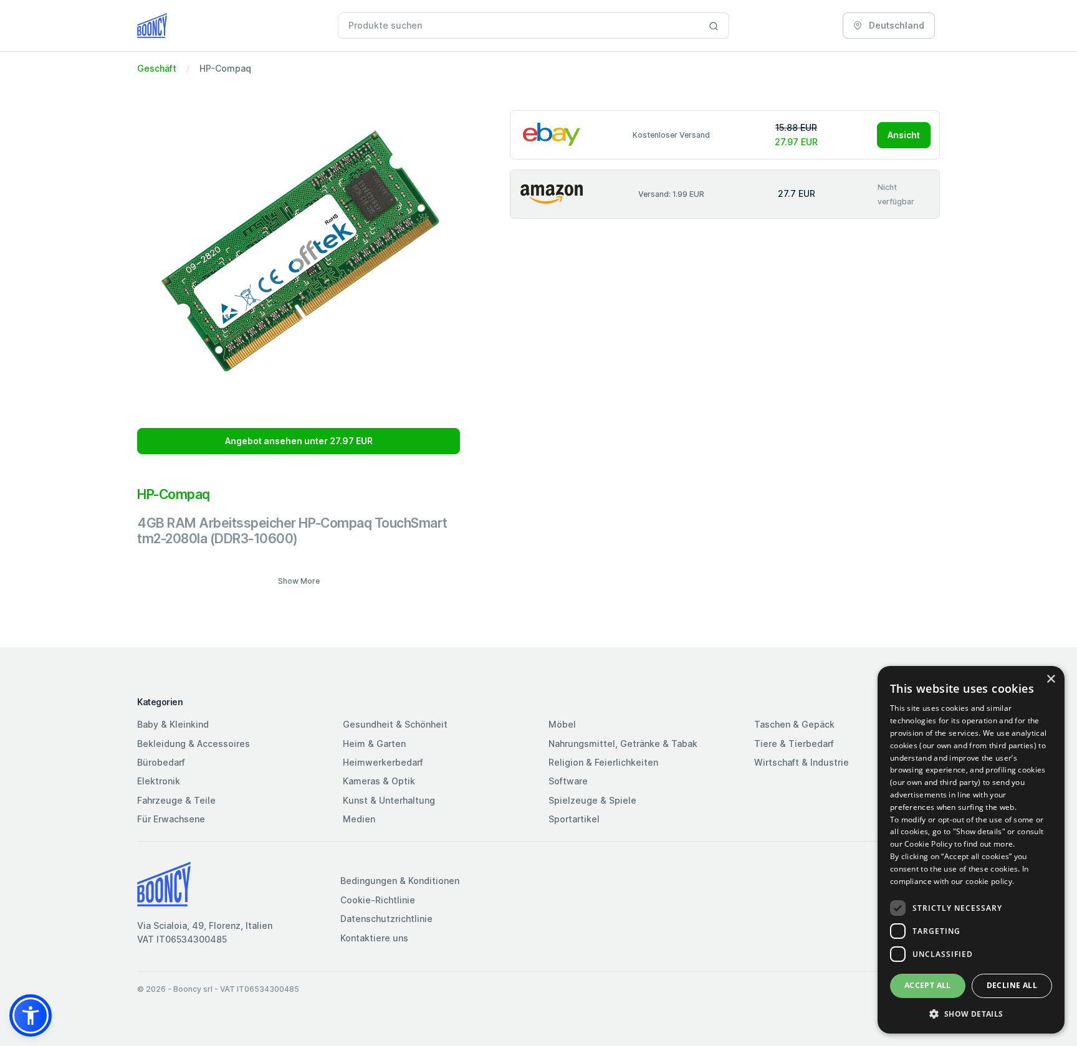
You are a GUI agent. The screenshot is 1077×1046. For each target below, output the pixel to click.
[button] (30, 1015)
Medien (359, 819)
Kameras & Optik (379, 781)
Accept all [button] (927, 985)
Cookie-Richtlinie (377, 900)
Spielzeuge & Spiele (592, 800)
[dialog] (971, 850)
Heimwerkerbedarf (383, 762)
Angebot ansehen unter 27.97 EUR (299, 440)
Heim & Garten (374, 743)
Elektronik (158, 781)
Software (568, 781)
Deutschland (895, 25)
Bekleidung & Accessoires (193, 743)
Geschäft (156, 68)
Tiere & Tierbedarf (794, 743)
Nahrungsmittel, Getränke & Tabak (622, 743)
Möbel (562, 724)
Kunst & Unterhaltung (389, 800)
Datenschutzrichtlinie (386, 918)
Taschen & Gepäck (794, 724)
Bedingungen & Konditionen (399, 880)
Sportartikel (574, 819)
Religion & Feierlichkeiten (603, 762)
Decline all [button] (1012, 985)
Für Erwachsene (171, 819)
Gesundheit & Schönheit (395, 724)
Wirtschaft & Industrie (801, 762)
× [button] (1050, 679)
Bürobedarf (161, 762)
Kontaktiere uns (374, 938)
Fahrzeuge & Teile (176, 800)
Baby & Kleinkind (173, 724)
